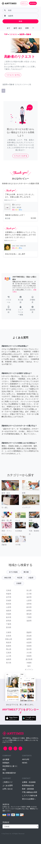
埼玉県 (19, 578)
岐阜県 (29, 607)
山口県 (8, 656)
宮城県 (8, 600)
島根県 (8, 646)
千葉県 (8, 624)
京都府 (18, 583)
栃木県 (8, 617)
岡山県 (8, 649)
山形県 (8, 607)
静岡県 (29, 610)
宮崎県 (29, 656)
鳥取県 (8, 642)
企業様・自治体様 (29, 782)
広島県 (8, 653)
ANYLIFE (25, 759)
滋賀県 (29, 621)
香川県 (8, 663)
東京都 (26, 572)
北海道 (8, 590)
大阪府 (30, 578)
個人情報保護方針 (9, 773)
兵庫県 (8, 632)
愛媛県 (29, 632)
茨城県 (8, 614)
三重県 (29, 617)
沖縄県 (29, 663)
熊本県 (29, 649)
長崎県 (29, 646)
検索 (20, 21)
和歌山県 (8, 639)
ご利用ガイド (8, 782)
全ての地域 (13, 572)
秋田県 (8, 604)
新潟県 (8, 627)
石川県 (29, 594)
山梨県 (29, 600)
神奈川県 (7, 578)
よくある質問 (8, 785)
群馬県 (8, 621)
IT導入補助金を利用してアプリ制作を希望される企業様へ (29, 795)
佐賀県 (29, 642)
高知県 (29, 636)
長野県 (29, 604)
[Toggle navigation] (38, 3)
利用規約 (6, 763)
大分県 (29, 653)
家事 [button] (27, 28)
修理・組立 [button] (18, 28)
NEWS (24, 763)
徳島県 (8, 659)
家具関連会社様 (28, 785)
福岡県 (29, 639)
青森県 (8, 594)
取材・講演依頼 (28, 789)
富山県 (29, 590)
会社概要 (6, 759)
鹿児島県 (29, 659)
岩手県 (8, 597)
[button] (8, 299)
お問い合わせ (8, 789)
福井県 (29, 597)
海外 (29, 666)
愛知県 (29, 614)
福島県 (8, 610)
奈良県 (8, 636)
